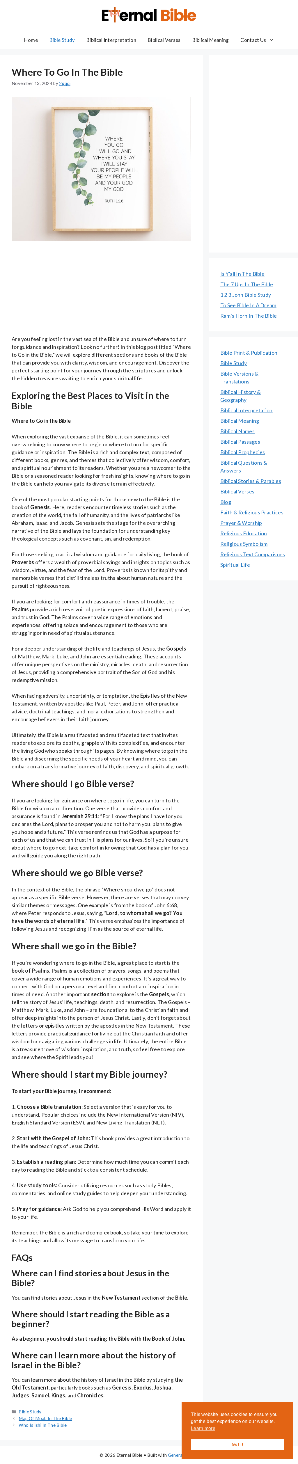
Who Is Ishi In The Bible (43, 1425)
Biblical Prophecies (242, 452)
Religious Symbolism (244, 544)
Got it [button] (237, 1444)
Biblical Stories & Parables (250, 481)
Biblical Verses (164, 40)
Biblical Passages (240, 441)
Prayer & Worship (241, 523)
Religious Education (243, 533)
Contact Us (253, 40)
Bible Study (62, 40)
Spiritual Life (235, 565)
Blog (225, 502)
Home (31, 40)
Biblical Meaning (210, 40)
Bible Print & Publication (249, 352)
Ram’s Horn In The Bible (248, 315)
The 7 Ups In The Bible (246, 284)
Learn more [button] (203, 1428)
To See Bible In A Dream (248, 305)
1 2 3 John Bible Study (245, 295)
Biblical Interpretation (111, 40)
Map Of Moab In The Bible (45, 1418)
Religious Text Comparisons (252, 554)
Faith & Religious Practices (251, 512)
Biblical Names (237, 431)
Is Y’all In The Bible (242, 274)
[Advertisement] (101, 292)
